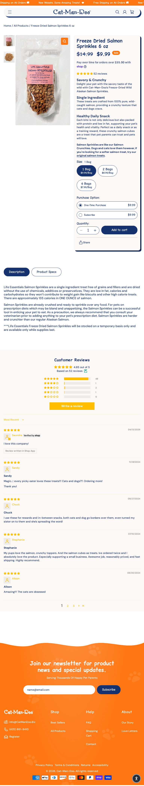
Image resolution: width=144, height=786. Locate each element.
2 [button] (67, 605)
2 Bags (107, 170)
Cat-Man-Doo (65, 771)
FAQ (88, 722)
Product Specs (46, 272)
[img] (12, 430)
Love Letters (129, 731)
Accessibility (100, 765)
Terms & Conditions (67, 765)
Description (16, 272)
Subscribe (108, 689)
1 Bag (86, 170)
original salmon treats (91, 155)
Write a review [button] (72, 406)
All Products (21, 25)
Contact (91, 744)
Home (8, 25)
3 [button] (73, 605)
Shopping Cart (92, 733)
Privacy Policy (44, 765)
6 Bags (86, 185)
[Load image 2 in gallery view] (9, 57)
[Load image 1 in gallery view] (9, 40)
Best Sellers (58, 722)
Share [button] (86, 242)
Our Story (128, 722)
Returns (85, 765)
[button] (117, 12)
